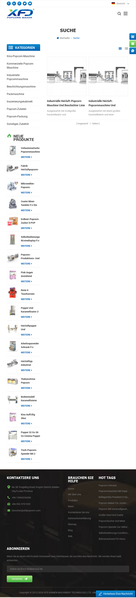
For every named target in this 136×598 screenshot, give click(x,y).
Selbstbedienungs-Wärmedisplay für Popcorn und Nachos (30, 238)
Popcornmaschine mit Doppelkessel (114, 491)
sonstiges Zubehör (18, 124)
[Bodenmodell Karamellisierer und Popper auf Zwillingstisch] (12, 399)
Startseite (65, 38)
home (71, 488)
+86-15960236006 (21, 497)
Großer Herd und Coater (111, 515)
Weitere (25, 157)
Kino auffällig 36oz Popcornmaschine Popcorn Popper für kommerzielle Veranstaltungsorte (30, 416)
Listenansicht (126, 48)
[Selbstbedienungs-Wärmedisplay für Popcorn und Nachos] (12, 239)
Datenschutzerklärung (79, 518)
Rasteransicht (120, 48)
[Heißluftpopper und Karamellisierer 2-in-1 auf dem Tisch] (12, 328)
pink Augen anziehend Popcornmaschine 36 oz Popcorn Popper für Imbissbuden (30, 274)
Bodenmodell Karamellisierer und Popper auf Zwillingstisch (29, 398)
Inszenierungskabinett (20, 101)
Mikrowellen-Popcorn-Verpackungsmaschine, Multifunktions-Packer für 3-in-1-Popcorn (30, 185)
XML (70, 536)
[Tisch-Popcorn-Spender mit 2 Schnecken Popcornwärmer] (12, 452)
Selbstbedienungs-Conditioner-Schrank (114, 533)
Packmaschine (15, 94)
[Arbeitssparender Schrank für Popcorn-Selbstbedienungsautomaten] (12, 346)
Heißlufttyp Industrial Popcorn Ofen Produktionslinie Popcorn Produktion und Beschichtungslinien (30, 363)
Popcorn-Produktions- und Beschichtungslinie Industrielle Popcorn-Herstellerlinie (30, 256)
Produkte (72, 500)
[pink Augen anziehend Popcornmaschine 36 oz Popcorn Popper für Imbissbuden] (12, 275)
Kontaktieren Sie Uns (78, 512)
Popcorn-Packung (17, 116)
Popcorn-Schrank (108, 485)
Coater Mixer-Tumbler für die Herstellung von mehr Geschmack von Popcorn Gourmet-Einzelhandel (30, 203)
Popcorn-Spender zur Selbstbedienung (114, 527)
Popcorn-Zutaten (16, 109)
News (71, 506)
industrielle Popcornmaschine (17, 77)
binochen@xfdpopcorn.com (26, 510)
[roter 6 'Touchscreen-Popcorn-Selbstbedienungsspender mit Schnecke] (12, 292)
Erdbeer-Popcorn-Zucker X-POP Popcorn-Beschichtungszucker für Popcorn (30, 221)
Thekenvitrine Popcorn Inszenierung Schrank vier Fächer (28, 380)
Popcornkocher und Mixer (112, 521)
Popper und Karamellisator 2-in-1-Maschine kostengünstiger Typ (30, 309)
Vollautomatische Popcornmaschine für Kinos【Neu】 (30, 150)
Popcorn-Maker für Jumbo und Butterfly (114, 503)
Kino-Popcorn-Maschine (21, 56)
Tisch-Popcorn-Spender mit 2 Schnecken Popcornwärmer (29, 452)
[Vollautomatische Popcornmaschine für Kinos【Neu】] (12, 150)
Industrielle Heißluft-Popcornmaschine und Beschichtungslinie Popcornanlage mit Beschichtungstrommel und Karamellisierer (105, 103)
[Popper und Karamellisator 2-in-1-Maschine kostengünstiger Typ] (12, 310)
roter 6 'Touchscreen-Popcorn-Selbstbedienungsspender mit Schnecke (30, 292)
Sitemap (72, 524)
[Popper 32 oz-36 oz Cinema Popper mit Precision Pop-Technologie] (12, 434)
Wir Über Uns (74, 494)
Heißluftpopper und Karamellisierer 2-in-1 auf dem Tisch (30, 327)
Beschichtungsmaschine (21, 86)
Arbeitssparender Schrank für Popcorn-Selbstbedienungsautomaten (30, 345)
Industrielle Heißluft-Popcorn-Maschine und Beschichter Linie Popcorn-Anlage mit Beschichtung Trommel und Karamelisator (66, 103)
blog (70, 530)
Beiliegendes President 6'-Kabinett (114, 497)
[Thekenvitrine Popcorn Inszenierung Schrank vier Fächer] (12, 381)
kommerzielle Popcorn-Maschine (20, 65)
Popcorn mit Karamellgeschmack (114, 509)
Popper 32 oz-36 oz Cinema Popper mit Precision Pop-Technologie (30, 434)
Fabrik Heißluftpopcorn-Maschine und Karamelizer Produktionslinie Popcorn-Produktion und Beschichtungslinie (30, 167)
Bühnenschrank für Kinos (112, 539)
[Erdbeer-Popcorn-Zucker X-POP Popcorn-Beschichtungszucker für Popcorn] (12, 221)
